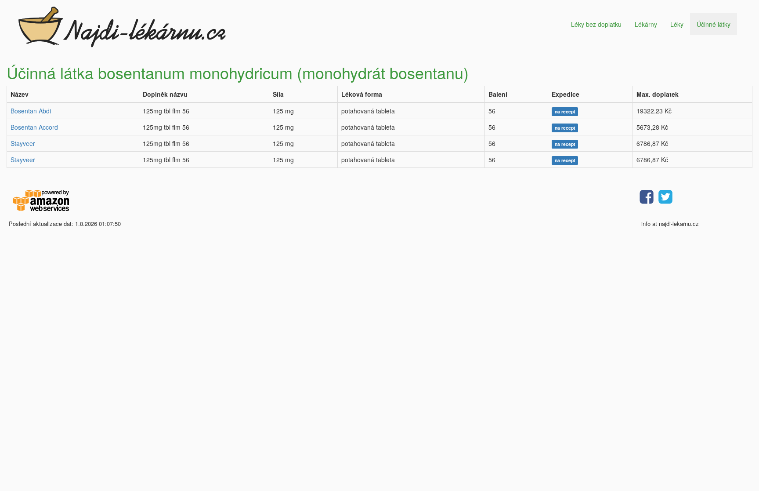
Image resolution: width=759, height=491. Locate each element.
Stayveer (23, 143)
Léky (676, 24)
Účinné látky (713, 24)
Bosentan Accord (34, 127)
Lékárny (646, 24)
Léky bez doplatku (596, 24)
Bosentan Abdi (31, 110)
